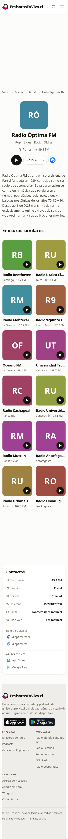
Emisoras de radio (13, 737)
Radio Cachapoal (16, 410)
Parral (32, 92)
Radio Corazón (45, 754)
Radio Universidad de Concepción (50, 410)
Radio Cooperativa (47, 766)
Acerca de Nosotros (14, 780)
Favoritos (37, 160)
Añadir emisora (12, 787)
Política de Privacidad (13, 818)
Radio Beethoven (17, 274)
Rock (37, 142)
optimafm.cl (54, 620)
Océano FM (12, 365)
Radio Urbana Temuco (17, 501)
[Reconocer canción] (52, 160)
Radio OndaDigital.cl (50, 501)
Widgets (7, 793)
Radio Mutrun (14, 455)
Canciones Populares (15, 750)
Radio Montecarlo (17, 320)
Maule (19, 92)
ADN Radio (42, 760)
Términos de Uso (37, 818)
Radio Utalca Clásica (50, 274)
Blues (27, 142)
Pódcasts (7, 744)
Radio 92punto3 (49, 320)
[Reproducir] (16, 160)
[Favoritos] (53, 7)
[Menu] (62, 7)
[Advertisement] (34, 52)
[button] (17, 255)
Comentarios (10, 799)
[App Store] (15, 722)
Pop (18, 142)
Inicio (5, 92)
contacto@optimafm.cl (47, 612)
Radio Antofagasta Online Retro (50, 455)
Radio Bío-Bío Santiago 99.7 (50, 739)
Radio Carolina (45, 748)
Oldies (48, 142)
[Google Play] (42, 722)
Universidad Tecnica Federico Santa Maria (50, 365)
